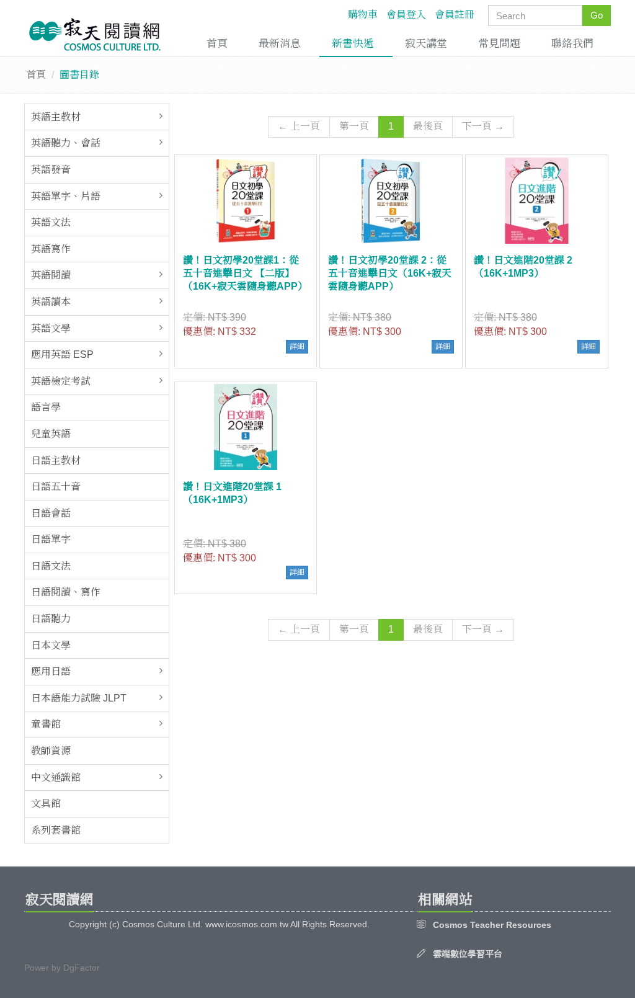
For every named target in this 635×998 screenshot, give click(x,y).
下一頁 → (483, 126)
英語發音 (51, 169)
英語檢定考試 (61, 381)
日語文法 (51, 566)
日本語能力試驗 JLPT (79, 698)
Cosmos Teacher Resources (492, 925)
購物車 (363, 14)
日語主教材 (56, 460)
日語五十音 (56, 486)
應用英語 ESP (62, 354)
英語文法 (51, 222)
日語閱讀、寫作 (65, 592)
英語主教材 (56, 117)
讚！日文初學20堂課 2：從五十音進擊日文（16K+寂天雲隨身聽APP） (389, 273)
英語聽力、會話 (65, 143)
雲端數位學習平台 (467, 954)
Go (596, 15)
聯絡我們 (572, 44)
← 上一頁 (299, 126)
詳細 (297, 346)
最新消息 (280, 44)
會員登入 (406, 14)
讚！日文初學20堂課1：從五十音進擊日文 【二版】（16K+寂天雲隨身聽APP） (245, 273)
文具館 (46, 803)
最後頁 (428, 126)
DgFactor (81, 968)
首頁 (217, 44)
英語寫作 (51, 249)
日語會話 (51, 513)
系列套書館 (56, 830)
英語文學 (51, 328)
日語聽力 (51, 618)
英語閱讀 (51, 275)
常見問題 (499, 44)
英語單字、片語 (65, 196)
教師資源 (51, 751)
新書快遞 (353, 44)
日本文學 (51, 645)
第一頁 (354, 126)
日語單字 (51, 539)
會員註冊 (454, 14)
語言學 (46, 407)
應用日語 (51, 671)
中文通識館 (56, 777)
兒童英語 (51, 434)
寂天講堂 (426, 44)
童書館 (46, 724)
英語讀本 (51, 301)
